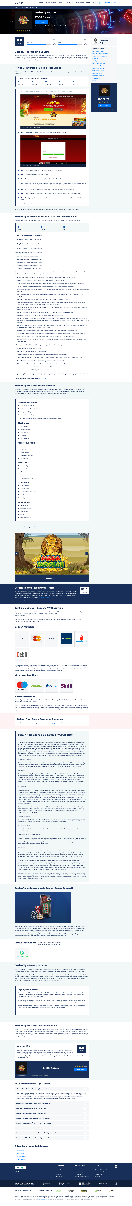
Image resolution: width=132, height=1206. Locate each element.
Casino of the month (83, 3)
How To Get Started (98, 51)
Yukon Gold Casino (43, 597)
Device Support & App (99, 68)
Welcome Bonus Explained (100, 54)
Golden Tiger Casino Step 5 (46, 81)
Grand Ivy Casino (22, 1156)
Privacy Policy (99, 1174)
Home (41, 3)
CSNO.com (23, 1195)
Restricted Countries (98, 63)
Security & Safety (97, 66)
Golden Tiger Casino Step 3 (32, 81)
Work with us (79, 1174)
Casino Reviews (51, 3)
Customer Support (98, 76)
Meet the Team (60, 1172)
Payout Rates (96, 58)
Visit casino (81, 1069)
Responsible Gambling (101, 1170)
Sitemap (97, 1176)
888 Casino (42, 378)
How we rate (59, 1176)
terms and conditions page (47, 723)
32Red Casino (21, 1150)
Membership (79, 1172)
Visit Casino (41, 22)
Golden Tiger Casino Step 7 (59, 81)
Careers (58, 1174)
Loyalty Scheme (97, 73)
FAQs (94, 80)
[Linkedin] (100, 43)
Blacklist (70, 3)
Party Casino (38, 527)
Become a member (110, 3)
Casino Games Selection (99, 56)
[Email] (102, 43)
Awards (77, 1170)
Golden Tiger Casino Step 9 (73, 81)
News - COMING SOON (82, 1176)
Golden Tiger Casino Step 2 (41, 227)
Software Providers (98, 71)
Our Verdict (96, 78)
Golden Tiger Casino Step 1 (18, 81)
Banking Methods (97, 61)
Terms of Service (100, 1172)
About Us (58, 1170)
